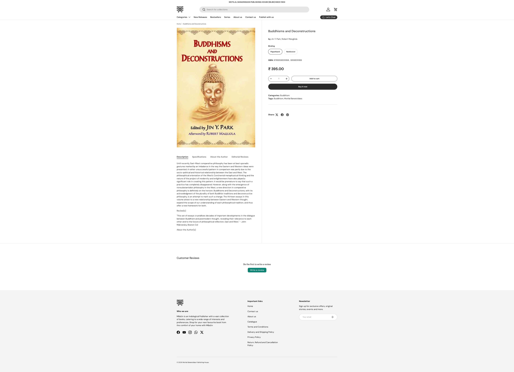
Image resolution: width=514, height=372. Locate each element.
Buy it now (302, 87)
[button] (336, 9)
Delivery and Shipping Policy (260, 332)
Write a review (257, 270)
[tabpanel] (216, 196)
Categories (182, 17)
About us (237, 17)
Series (227, 17)
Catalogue (252, 321)
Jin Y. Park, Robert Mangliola (284, 39)
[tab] (182, 157)
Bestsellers (215, 17)
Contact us (250, 17)
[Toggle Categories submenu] (189, 17)
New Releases (200, 17)
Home (179, 24)
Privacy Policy (254, 337)
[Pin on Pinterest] (287, 114)
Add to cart (314, 78)
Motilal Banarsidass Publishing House (196, 362)
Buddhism (285, 95)
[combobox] (254, 9)
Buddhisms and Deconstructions (194, 24)
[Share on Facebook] (282, 114)
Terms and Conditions (257, 326)
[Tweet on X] (276, 114)
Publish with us (266, 17)
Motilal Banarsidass (293, 98)
